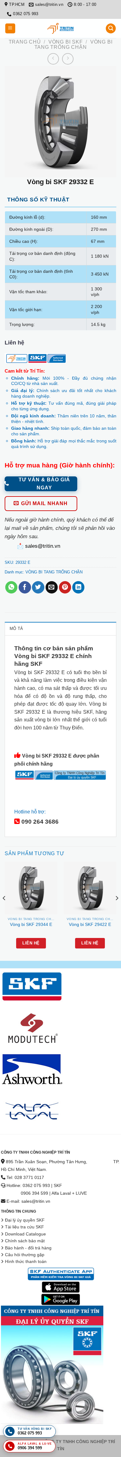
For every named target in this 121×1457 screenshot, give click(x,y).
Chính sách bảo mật (25, 1241)
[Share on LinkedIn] (78, 587)
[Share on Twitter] (38, 587)
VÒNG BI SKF (65, 41)
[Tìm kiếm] (111, 28)
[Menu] (10, 28)
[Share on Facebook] (25, 587)
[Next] (117, 910)
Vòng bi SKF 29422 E (90, 924)
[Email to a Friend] (52, 587)
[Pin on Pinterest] (65, 587)
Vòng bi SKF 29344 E (31, 924)
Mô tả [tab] (16, 628)
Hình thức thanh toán (26, 1261)
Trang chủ (25, 41)
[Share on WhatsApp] (11, 587)
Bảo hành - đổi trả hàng (28, 1248)
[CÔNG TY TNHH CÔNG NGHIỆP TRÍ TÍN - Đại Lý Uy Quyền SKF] (60, 28)
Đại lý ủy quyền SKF (25, 1220)
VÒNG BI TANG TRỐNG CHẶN (73, 44)
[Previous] (4, 910)
